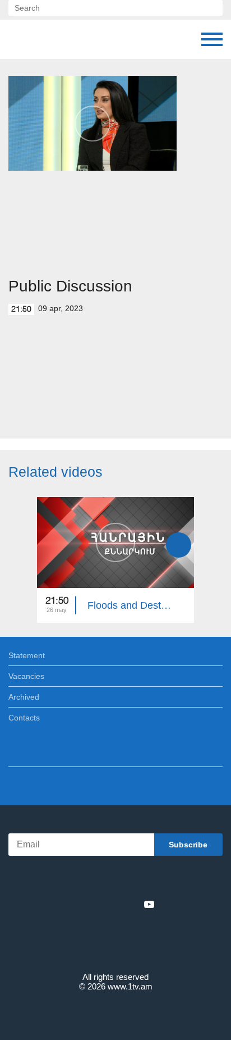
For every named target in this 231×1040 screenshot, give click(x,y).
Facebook (76, 904)
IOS (84, 880)
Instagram (131, 904)
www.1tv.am (130, 986)
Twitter (92, 904)
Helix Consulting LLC (115, 1012)
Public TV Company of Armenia (65, 39)
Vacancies (26, 676)
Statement (26, 655)
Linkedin (111, 904)
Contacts (24, 717)
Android (147, 880)
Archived (23, 696)
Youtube (149, 904)
